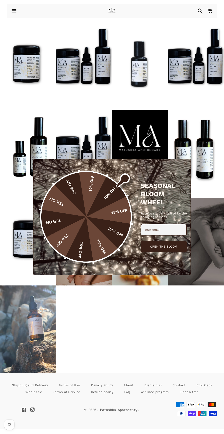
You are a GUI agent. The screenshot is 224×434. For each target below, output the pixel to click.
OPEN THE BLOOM (163, 246)
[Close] (185, 164)
